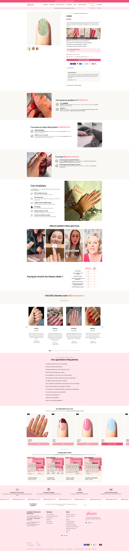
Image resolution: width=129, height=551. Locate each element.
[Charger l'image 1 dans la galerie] (29, 48)
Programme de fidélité (71, 524)
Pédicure (48, 519)
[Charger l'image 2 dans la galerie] (33, 48)
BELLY (103, 440)
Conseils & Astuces (70, 516)
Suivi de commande (70, 514)
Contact (68, 519)
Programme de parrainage (72, 526)
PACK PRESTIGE (50, 478)
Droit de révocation (70, 521)
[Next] (102, 327)
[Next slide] (101, 245)
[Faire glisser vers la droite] (67, 449)
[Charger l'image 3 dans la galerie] (37, 48)
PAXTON (79, 440)
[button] (69, 4)
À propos (68, 530)
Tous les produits (50, 514)
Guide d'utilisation (70, 523)
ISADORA (30, 440)
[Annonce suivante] (79, 8)
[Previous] (27, 327)
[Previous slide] (28, 245)
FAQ (67, 517)
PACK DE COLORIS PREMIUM (91, 478)
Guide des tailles (77, 85)
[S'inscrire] (101, 504)
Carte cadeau (49, 523)
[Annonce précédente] (50, 8)
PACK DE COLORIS (70, 478)
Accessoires (49, 521)
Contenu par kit (69, 85)
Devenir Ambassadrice (71, 528)
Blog (67, 531)
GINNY (53, 440)
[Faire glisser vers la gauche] (62, 449)
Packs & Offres (49, 517)
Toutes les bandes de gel (52, 516)
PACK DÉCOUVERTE (32, 478)
